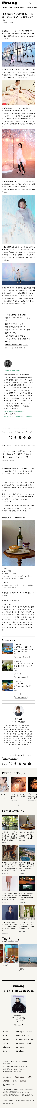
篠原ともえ (21, 432)
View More (17, 1025)
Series (5, 429)
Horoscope (7, 1051)
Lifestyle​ (18, 657)
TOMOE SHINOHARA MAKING (19, 429)
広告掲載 (5, 1061)
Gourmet (13, 758)
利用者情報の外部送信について (12, 1072)
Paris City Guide (22, 1035)
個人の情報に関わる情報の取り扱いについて (16, 1066)
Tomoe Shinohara (13, 370)
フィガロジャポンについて (18, 1069)
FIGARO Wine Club (23, 1043)
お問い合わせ (13, 1061)
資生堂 (29, 432)
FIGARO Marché (22, 1047)
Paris (11, 7)
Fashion (4, 7)
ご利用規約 (6, 1064)
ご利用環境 (6, 1069)
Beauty (16, 7)
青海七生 (20, 755)
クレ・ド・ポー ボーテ (9, 432)
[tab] (18, 805)
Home (3, 445)
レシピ (27, 755)
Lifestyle (30, 7)
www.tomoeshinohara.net (14, 411)
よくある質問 (23, 1061)
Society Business (24, 1031)
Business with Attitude (25, 1039)
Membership (21, 1051)
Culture (22, 7)
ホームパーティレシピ (20, 677)
